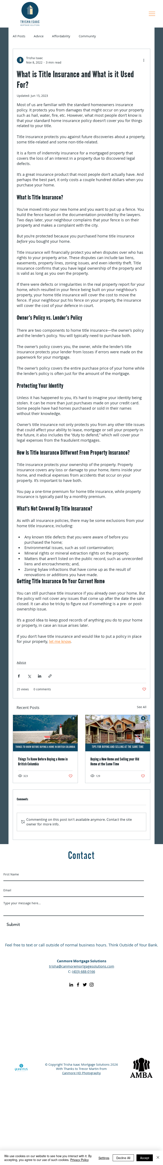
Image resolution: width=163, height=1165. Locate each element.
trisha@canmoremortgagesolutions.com (81, 966)
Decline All (123, 1158)
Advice (39, 36)
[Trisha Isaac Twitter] (84, 984)
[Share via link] (50, 676)
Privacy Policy (79, 1160)
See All (141, 707)
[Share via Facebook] (19, 676)
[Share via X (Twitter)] (29, 676)
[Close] (157, 1158)
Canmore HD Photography (81, 1073)
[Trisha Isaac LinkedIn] (71, 984)
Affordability (61, 36)
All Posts (19, 36)
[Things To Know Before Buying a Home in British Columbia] (45, 733)
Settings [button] (103, 1158)
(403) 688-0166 (83, 971)
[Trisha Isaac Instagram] (91, 984)
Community (87, 36)
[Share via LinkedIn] (40, 676)
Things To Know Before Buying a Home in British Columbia (43, 761)
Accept (144, 1158)
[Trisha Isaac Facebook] (78, 984)
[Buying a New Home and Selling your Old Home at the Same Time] (117, 733)
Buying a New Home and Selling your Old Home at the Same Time (114, 761)
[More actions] (143, 60)
